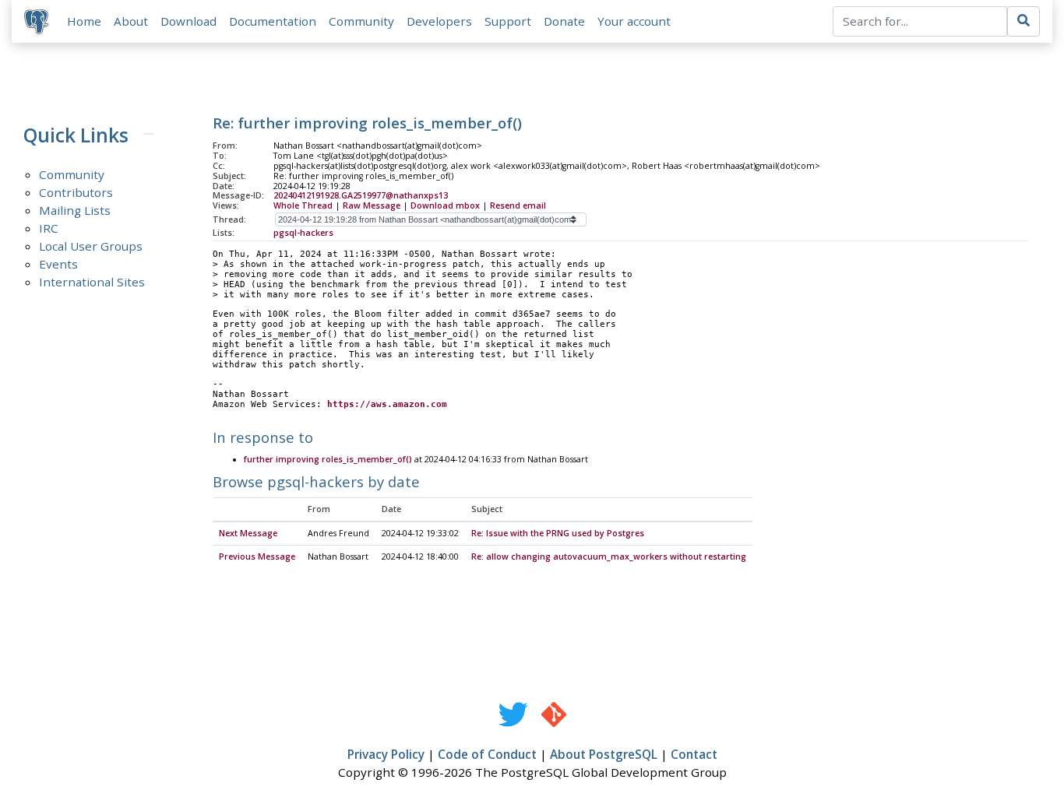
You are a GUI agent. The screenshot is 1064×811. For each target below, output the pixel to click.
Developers (439, 21)
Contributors (76, 192)
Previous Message (257, 556)
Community (361, 21)
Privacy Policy (386, 754)
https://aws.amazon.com (387, 404)
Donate (564, 21)
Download (188, 21)
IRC (48, 228)
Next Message (248, 533)
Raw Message (371, 205)
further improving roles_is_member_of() (328, 459)
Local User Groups (91, 246)
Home (84, 21)
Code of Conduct (487, 754)
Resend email (518, 205)
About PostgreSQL (603, 754)
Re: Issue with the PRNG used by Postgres (557, 533)
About (131, 21)
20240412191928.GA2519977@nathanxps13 (360, 195)
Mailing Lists (75, 210)
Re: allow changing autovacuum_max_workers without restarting (608, 556)
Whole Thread (303, 205)
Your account (634, 21)
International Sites (92, 282)
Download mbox (445, 205)
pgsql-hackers (303, 232)
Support (507, 21)
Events (58, 264)
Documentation (272, 21)
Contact (694, 754)
